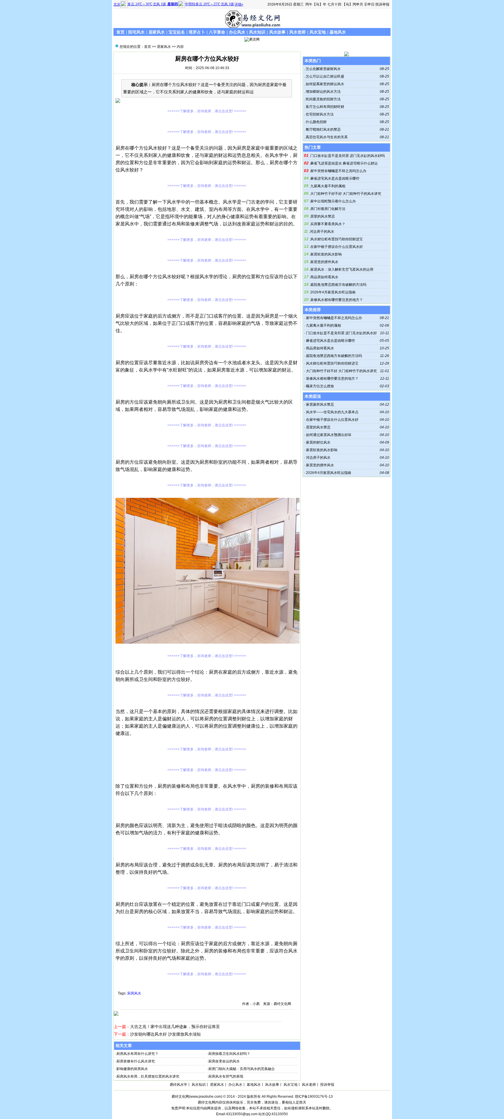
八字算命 (217, 32)
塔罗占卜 (197, 32)
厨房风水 (134, 993)
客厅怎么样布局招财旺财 (324, 107)
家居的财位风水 (318, 442)
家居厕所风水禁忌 (320, 404)
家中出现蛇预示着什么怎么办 (333, 201)
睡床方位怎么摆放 (320, 386)
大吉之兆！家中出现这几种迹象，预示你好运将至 (175, 1026)
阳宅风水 (136, 32)
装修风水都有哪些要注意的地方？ (336, 300)
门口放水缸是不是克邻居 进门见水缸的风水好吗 (347, 156)
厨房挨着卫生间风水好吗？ (229, 1054)
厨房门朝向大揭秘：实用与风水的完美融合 (241, 1069)
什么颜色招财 (316, 122)
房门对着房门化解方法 (327, 209)
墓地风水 (338, 32)
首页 (120, 32)
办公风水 (237, 32)
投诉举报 (382, 4)
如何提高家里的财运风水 (324, 84)
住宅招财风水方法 (319, 114)
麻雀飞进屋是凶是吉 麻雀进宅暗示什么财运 (344, 163)
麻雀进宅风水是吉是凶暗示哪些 (334, 178)
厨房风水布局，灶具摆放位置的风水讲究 (147, 1076)
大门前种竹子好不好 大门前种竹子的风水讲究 (345, 194)
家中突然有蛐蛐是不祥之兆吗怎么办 (338, 171)
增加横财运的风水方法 (323, 92)
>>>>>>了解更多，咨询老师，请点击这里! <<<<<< (206, 111)
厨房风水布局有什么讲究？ (137, 1054)
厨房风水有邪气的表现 (225, 1076)
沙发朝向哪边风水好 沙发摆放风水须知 (165, 1034)
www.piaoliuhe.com (205, 1097)
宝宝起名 (177, 32)
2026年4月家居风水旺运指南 (333, 292)
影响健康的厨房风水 (132, 1069)
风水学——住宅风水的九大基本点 (332, 412)
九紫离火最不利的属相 (327, 186)
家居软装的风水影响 (326, 254)
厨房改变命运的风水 (224, 1061)
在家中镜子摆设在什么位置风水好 (336, 247)
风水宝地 (317, 32)
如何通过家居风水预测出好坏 (328, 435)
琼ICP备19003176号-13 (314, 1097)
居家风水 (156, 32)
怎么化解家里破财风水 (323, 69)
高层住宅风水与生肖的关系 (326, 137)
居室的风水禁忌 (322, 216)
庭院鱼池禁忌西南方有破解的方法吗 (338, 285)
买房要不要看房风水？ (327, 224)
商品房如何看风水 (324, 277)
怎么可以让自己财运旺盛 (324, 76)
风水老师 (297, 32)
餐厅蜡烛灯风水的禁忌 (323, 129)
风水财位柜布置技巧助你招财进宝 (336, 239)
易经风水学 (178, 1085)
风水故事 (277, 32)
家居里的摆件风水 (324, 262)
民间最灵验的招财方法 (323, 99)
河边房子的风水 (322, 232)
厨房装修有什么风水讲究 (135, 1061)
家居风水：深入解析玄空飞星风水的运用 (341, 269)
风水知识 (257, 32)
